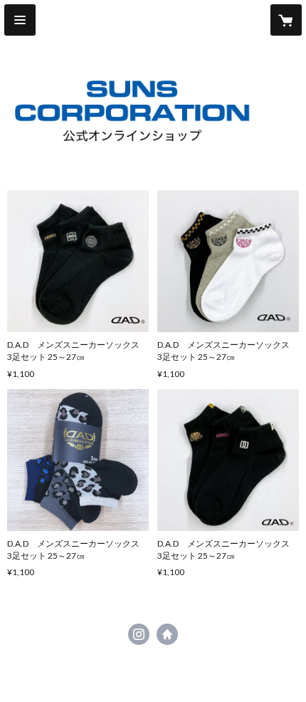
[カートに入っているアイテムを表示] (286, 20)
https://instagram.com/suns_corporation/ (138, 634)
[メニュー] (20, 20)
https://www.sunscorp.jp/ (167, 634)
